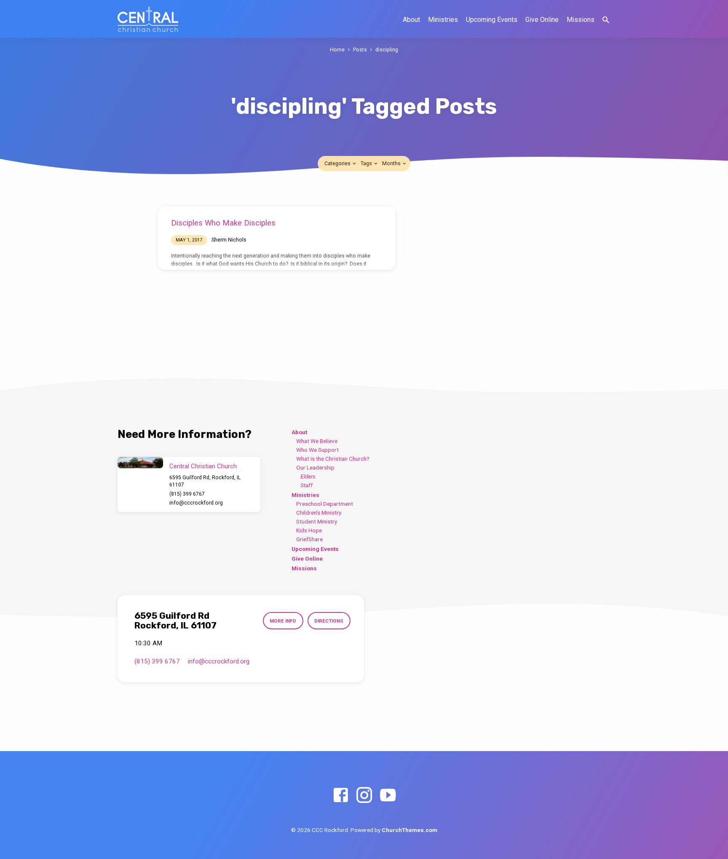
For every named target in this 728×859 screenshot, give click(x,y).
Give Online (542, 20)
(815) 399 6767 (187, 494)
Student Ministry (316, 521)
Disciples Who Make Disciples (223, 222)
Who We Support (317, 449)
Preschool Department (324, 503)
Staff (306, 485)
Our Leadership (315, 467)
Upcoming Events (491, 20)
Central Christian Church (203, 466)
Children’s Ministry (318, 512)
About (411, 20)
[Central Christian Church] (140, 462)
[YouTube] (387, 795)
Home (337, 49)
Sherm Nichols (228, 239)
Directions (328, 621)
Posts (360, 49)
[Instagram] (364, 795)
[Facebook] (340, 795)
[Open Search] (605, 20)
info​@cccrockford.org (196, 503)
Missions (580, 20)
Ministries (443, 20)
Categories (338, 163)
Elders (308, 476)
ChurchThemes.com (409, 830)
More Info (283, 621)
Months (392, 163)
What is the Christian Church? (332, 458)
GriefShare (309, 539)
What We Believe (316, 441)
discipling (386, 49)
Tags (367, 163)
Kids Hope (309, 530)
